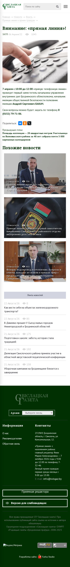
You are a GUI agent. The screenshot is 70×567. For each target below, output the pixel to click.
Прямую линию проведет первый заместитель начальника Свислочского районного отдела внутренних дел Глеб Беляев (34, 231)
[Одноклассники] (25, 123)
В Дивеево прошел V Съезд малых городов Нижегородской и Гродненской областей (28, 324)
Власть (29, 16)
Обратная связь (11, 443)
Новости (18, 16)
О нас (5, 433)
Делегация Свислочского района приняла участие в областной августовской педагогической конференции (34, 355)
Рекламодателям (12, 438)
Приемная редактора (35, 491)
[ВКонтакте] (20, 123)
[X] (29, 123)
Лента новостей (35, 295)
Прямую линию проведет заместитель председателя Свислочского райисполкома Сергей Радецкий (32, 187)
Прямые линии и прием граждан (18, 20)
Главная (6, 16)
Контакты (43, 425)
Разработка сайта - (28, 556)
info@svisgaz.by (52, 478)
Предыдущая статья (12, 129)
